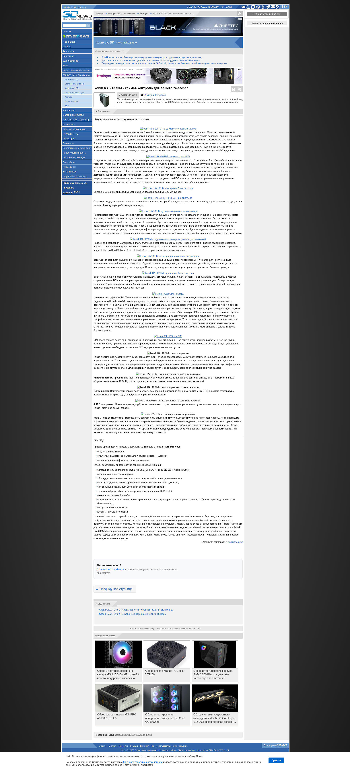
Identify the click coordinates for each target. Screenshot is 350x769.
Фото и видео (70, 171)
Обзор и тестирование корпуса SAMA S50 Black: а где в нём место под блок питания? (212, 674)
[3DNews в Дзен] (258, 7)
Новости (67, 31)
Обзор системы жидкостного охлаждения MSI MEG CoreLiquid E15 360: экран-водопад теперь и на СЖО (214, 718)
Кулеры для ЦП (72, 79)
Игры (65, 65)
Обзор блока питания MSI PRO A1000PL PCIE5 (116, 716)
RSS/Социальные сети (75, 183)
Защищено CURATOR (276, 745)
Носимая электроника (74, 129)
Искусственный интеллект (76, 70)
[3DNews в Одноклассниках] (263, 7)
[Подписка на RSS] (277, 7)
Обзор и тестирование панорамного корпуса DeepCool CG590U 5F (164, 718)
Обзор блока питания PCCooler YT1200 (164, 672)
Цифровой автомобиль (75, 176)
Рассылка (213, 7)
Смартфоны (69, 162)
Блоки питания (71, 101)
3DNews (99, 13)
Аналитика (68, 51)
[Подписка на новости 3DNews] (273, 7)
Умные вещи (69, 167)
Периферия (69, 138)
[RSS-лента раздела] (240, 13)
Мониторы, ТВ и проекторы (77, 119)
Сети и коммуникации (74, 157)
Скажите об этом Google (110, 569)
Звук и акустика (70, 61)
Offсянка (67, 46)
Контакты (226, 7)
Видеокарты (69, 56)
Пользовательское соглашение (172, 746)
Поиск (153, 746)
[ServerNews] (77, 36)
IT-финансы (69, 42)
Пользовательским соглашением (142, 761)
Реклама (202, 7)
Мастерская (69, 110)
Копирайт (144, 746)
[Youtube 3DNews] (248, 7)
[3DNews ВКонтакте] (243, 7)
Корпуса (68, 97)
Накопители (69, 124)
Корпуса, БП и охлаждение (77, 75)
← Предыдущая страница (114, 589)
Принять (276, 760)
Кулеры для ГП (72, 88)
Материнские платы (73, 115)
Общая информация (74, 92)
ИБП (67, 106)
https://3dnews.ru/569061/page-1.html (133, 735)
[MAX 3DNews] (253, 7)
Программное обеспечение (77, 148)
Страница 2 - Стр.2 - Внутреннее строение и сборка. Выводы (132, 614)
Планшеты (68, 143)
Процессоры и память (74, 153)
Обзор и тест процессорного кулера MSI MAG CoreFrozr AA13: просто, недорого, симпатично (118, 674)
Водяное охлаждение (74, 84)
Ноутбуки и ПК (70, 134)
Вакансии (71, 192)
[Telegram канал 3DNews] (268, 7)
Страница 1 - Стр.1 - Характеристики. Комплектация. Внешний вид (136, 609)
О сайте (191, 7)
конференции (235, 542)
